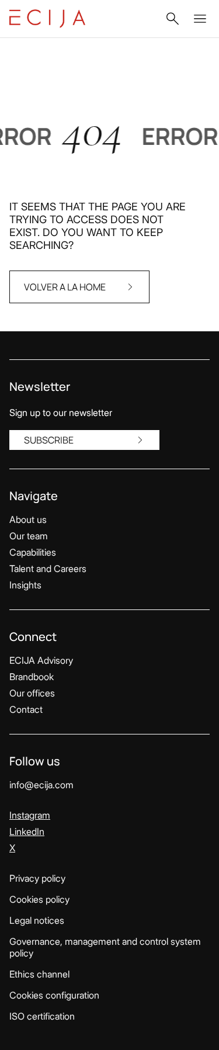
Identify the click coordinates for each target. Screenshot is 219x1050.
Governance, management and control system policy (105, 947)
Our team (28, 536)
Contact (26, 709)
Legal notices (36, 920)
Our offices (32, 693)
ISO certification (42, 1016)
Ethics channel (39, 974)
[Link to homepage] (47, 18)
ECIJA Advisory (41, 660)
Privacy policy (37, 878)
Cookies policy (39, 899)
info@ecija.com (41, 785)
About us (28, 519)
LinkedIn (26, 831)
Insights (25, 585)
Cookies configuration (54, 995)
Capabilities (32, 552)
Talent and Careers (47, 568)
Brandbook (31, 676)
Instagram (29, 815)
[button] (172, 18)
